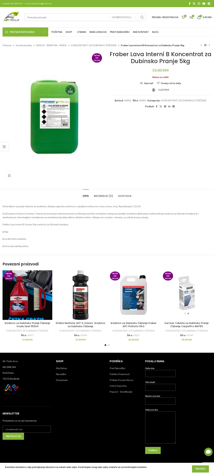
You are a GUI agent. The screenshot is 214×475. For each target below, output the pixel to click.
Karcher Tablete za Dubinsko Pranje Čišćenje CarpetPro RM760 (187, 324)
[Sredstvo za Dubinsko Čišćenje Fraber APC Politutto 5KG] (134, 295)
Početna (7, 45)
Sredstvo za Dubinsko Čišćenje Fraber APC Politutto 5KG (133, 324)
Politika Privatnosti (120, 374)
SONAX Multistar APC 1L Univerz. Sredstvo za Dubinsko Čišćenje (80, 324)
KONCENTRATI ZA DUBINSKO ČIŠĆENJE (94, 45)
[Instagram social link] (199, 3)
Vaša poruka (151, 409)
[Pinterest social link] (209, 3)
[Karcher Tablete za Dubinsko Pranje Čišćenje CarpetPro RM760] (186, 295)
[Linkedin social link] (169, 106)
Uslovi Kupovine (118, 385)
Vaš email (150, 382)
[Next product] (209, 45)
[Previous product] (201, 45)
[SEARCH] (142, 17)
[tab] (86, 194)
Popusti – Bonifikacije (121, 391)
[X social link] (194, 3)
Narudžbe (61, 374)
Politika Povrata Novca (121, 380)
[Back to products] (205, 45)
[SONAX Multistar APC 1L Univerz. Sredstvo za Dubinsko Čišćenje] (80, 295)
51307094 (163, 89)
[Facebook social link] (190, 3)
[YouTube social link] (203, 3)
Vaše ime (149, 368)
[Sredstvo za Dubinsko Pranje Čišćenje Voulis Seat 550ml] (27, 295)
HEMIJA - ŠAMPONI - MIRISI (51, 45)
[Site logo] (12, 17)
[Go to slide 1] (105, 345)
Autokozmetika (24, 45)
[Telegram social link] (173, 106)
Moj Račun (61, 368)
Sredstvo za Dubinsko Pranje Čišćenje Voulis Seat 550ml (27, 324)
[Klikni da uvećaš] (9, 175)
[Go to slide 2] (109, 345)
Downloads (62, 380)
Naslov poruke (152, 395)
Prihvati (200, 468)
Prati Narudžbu (117, 368)
